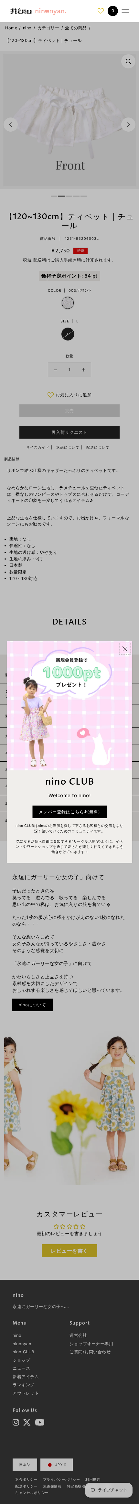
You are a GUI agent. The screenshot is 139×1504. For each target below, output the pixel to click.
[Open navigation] (125, 11)
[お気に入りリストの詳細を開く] (101, 11)
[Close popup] (125, 649)
